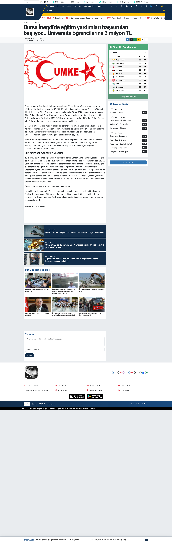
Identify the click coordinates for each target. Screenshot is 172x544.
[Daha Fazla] (139, 39)
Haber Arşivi (125, 390)
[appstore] (77, 396)
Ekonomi (60, 6)
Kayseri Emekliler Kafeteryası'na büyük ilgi (111, 540)
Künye (49, 10)
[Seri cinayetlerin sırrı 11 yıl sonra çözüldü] (38, 304)
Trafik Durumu (125, 385)
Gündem (50, 6)
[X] (117, 372)
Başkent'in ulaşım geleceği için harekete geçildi (90, 314)
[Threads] (139, 372)
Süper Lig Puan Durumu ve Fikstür (37, 390)
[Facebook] (113, 372)
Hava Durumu (62, 385)
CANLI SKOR (128, 162)
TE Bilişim (145, 404)
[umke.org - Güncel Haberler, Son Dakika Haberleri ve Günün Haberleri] (29, 12)
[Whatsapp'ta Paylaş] (135, 39)
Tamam (92, 409)
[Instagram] (124, 372)
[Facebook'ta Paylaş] (127, 39)
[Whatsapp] (146, 372)
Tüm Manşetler (62, 390)
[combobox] (31, 2)
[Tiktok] (135, 372)
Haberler (27, 22)
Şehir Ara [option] (27, 2)
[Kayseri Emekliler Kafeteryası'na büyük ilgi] (38, 280)
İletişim (100, 6)
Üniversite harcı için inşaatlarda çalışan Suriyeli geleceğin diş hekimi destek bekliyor (63, 291)
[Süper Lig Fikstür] (146, 104)
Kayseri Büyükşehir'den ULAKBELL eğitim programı (59, 540)
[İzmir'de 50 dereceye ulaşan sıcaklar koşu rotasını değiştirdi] (65, 304)
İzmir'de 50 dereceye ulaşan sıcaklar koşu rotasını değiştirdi (63, 314)
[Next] (143, 372)
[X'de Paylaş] (131, 39)
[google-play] (95, 396)
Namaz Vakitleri (95, 385)
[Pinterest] (121, 372)
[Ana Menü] (163, 10)
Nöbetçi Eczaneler (32, 385)
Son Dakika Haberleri (96, 390)
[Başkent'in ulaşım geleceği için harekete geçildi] (92, 304)
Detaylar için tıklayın (128, 97)
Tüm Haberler (89, 6)
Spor (69, 6)
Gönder (29, 355)
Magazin (77, 6)
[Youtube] (132, 372)
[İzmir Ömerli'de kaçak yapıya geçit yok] (92, 280)
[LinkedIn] (128, 372)
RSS (27, 404)
